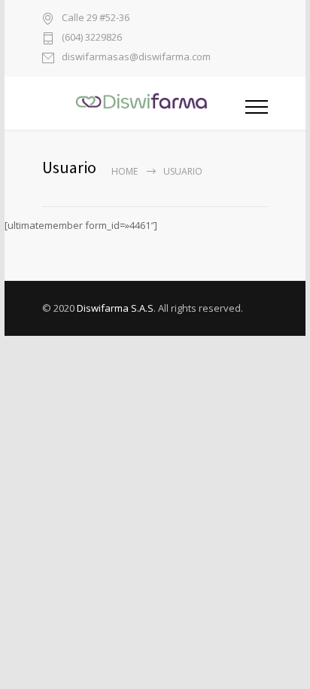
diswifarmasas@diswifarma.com (136, 57)
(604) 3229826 (92, 38)
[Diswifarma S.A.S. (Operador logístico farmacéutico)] (143, 103)
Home (124, 171)
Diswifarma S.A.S (115, 308)
